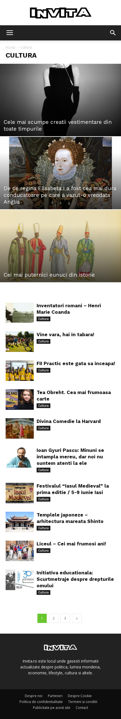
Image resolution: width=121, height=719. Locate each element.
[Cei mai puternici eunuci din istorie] (60, 246)
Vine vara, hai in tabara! (65, 334)
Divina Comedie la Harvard (69, 421)
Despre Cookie (80, 695)
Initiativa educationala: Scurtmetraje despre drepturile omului (75, 579)
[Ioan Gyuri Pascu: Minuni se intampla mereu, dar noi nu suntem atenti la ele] (20, 457)
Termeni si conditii (82, 701)
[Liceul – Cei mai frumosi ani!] (20, 551)
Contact (82, 707)
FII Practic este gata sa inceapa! (76, 363)
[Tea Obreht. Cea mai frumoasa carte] (20, 399)
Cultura (43, 319)
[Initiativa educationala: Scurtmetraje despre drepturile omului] (20, 580)
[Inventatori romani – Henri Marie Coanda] (20, 312)
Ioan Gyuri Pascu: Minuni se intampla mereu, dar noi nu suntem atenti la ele (70, 456)
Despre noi (33, 695)
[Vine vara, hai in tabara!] (20, 341)
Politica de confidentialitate (41, 701)
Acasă (10, 47)
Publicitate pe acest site (51, 707)
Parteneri (55, 695)
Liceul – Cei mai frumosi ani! (71, 544)
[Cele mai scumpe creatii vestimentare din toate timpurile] (60, 100)
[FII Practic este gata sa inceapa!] (20, 370)
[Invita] (60, 13)
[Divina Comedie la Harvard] (20, 428)
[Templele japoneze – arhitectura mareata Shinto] (20, 522)
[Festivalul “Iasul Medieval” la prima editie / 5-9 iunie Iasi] (20, 493)
